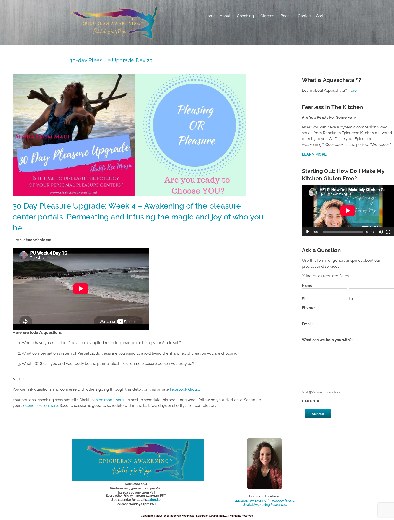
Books (285, 15)
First (305, 299)
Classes (267, 15)
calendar (154, 500)
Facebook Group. (185, 389)
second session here (39, 405)
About (225, 15)
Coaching (245, 15)
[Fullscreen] (388, 232)
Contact (305, 15)
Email (307, 324)
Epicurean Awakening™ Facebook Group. (264, 500)
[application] (348, 210)
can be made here (107, 399)
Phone (308, 308)
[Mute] (380, 232)
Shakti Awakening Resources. (265, 505)
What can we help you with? (327, 340)
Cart (320, 15)
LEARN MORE (314, 154)
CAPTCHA (310, 401)
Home (210, 15)
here (352, 90)
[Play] (308, 232)
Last (352, 299)
